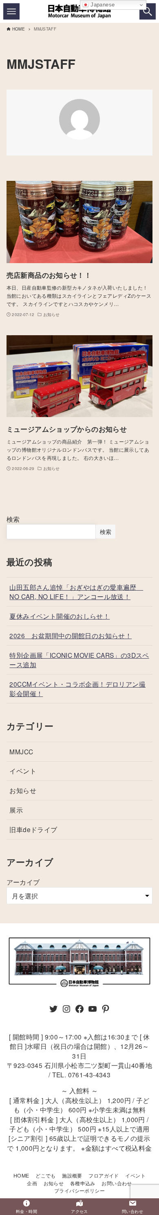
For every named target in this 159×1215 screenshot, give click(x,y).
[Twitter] (53, 1010)
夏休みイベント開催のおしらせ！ (59, 615)
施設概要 (72, 1175)
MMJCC (21, 751)
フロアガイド (103, 1175)
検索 (13, 519)
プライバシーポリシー (79, 1190)
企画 (32, 1183)
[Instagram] (66, 1010)
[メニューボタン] (11, 11)
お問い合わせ (117, 1183)
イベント (22, 770)
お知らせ (22, 790)
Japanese (102, 5)
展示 (16, 809)
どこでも (45, 1175)
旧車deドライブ (33, 829)
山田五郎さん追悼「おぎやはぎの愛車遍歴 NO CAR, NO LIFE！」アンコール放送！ (76, 591)
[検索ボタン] (147, 11)
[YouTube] (92, 1010)
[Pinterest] (105, 1010)
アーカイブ (23, 881)
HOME (21, 1175)
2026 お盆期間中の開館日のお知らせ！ (70, 635)
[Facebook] (79, 1010)
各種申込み (82, 1183)
